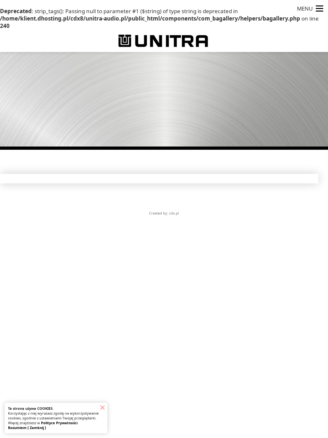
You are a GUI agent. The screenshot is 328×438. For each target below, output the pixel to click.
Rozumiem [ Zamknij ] (27, 427)
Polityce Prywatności (59, 422)
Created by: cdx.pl (164, 213)
